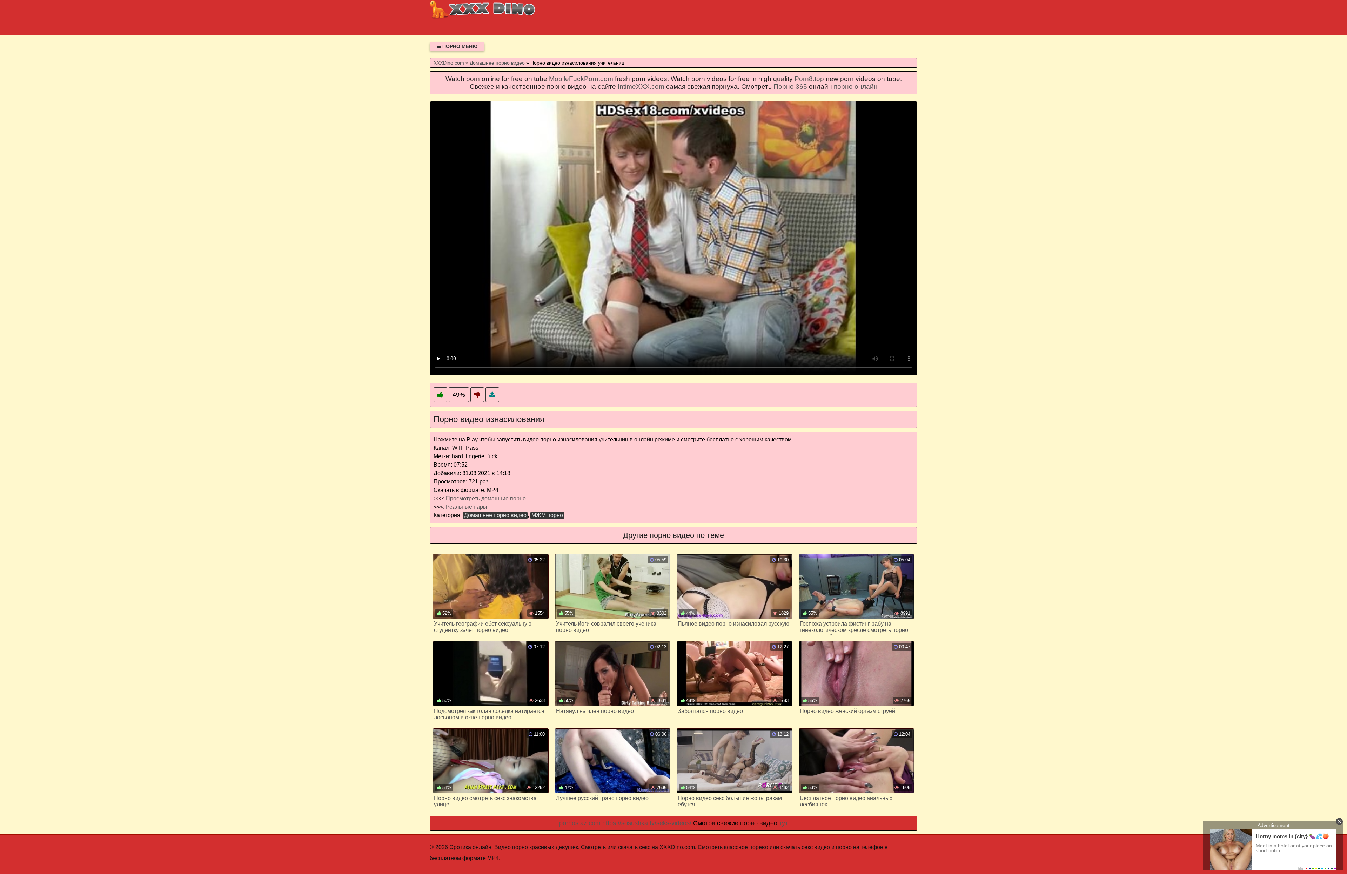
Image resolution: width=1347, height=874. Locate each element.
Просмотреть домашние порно (486, 498)
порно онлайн (856, 86)
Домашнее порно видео (495, 515)
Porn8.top (809, 78)
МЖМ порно (547, 515)
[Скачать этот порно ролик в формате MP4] (492, 395)
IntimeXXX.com (641, 86)
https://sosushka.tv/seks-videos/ (646, 823)
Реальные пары (466, 507)
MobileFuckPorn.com (581, 78)
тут (783, 823)
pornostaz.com (580, 823)
